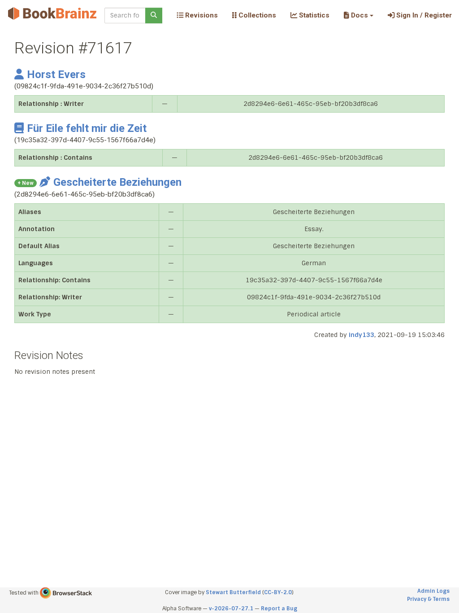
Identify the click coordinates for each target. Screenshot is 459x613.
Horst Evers (56, 74)
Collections (256, 15)
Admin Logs (433, 591)
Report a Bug (279, 608)
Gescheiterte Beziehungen (117, 182)
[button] (358, 15)
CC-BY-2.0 (278, 592)
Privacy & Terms (428, 599)
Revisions (200, 15)
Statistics (313, 15)
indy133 (361, 335)
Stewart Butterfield (233, 592)
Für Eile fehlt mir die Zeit (87, 128)
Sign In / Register (423, 15)
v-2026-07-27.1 (231, 608)
